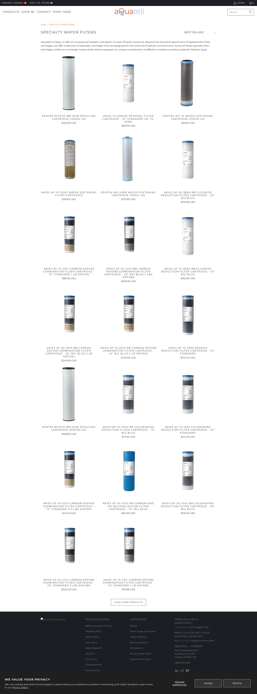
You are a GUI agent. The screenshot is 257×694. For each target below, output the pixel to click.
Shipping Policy (93, 631)
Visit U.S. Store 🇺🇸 (41, 2)
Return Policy (92, 637)
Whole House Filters (140, 653)
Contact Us (91, 659)
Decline (237, 683)
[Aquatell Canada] (129, 12)
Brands (133, 626)
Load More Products (128, 602)
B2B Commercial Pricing (98, 626)
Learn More (91, 642)
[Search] (250, 12)
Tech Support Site (199, 627)
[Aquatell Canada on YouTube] (187, 671)
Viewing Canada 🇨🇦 (14, 2)
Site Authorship (93, 664)
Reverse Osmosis (139, 642)
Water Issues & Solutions (143, 631)
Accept (208, 683)
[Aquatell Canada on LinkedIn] (177, 671)
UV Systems (136, 648)
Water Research (93, 648)
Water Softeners (138, 637)
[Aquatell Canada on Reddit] (182, 671)
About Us (90, 653)
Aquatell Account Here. (203, 640)
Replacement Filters (140, 659)
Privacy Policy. (20, 687)
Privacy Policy (92, 670)
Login (240, 2)
